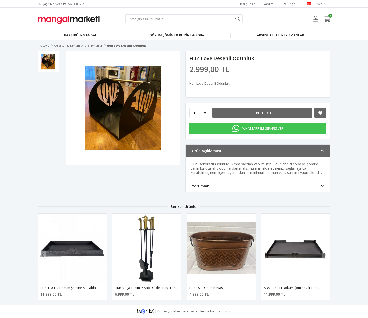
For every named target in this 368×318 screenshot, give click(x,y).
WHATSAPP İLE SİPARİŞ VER (262, 128)
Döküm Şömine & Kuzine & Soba (177, 35)
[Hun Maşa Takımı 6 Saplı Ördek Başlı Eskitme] (146, 248)
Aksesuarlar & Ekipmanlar (280, 35)
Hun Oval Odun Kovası (206, 287)
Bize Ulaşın (288, 4)
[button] (325, 255)
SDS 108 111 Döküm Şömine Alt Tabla (291, 287)
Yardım (268, 4)
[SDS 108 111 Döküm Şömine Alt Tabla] (295, 248)
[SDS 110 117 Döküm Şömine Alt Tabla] (72, 248)
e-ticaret (183, 311)
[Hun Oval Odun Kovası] (221, 248)
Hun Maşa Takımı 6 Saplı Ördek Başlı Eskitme (148, 287)
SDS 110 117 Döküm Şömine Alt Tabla (68, 287)
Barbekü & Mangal (80, 35)
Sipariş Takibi (247, 4)
